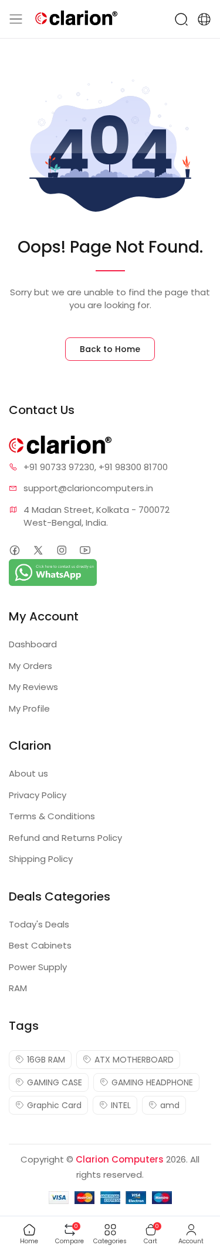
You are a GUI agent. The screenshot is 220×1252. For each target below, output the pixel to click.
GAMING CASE (54, 1082)
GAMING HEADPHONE (152, 1082)
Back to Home (110, 349)
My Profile (29, 708)
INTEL (121, 1105)
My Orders (30, 666)
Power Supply (38, 967)
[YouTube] (85, 550)
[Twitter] (38, 550)
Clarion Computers (120, 1159)
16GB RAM (46, 1059)
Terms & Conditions (52, 816)
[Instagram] (61, 550)
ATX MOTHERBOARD (134, 1059)
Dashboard (33, 644)
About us (28, 773)
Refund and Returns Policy (65, 838)
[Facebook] (14, 550)
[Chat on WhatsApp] (53, 571)
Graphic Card (54, 1105)
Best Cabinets (40, 945)
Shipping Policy (41, 859)
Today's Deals (39, 924)
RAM (18, 988)
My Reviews (33, 687)
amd (170, 1105)
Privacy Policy (37, 795)
